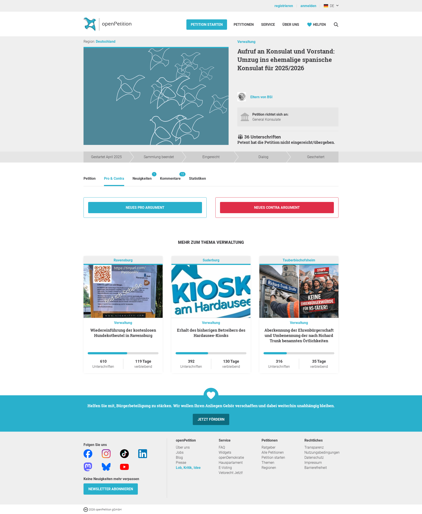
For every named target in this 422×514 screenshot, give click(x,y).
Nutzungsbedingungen (322, 452)
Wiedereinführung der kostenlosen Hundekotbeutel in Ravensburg (123, 332)
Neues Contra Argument (277, 207)
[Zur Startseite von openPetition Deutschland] (108, 24)
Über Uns (290, 24)
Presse (181, 462)
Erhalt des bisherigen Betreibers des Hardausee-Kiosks (211, 332)
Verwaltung (246, 42)
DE (331, 6)
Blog (179, 457)
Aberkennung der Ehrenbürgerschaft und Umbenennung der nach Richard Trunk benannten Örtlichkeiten (299, 335)
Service (268, 24)
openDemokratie (231, 457)
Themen (268, 462)
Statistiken (197, 178)
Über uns (183, 447)
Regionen (269, 468)
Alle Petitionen (273, 452)
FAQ (222, 447)
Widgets (225, 452)
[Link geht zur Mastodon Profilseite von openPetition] (88, 466)
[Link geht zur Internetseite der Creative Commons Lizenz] (86, 509)
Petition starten (207, 24)
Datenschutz (314, 457)
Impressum (313, 462)
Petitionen (244, 24)
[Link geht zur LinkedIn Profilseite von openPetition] (142, 453)
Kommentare (170, 176)
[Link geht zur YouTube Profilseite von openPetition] (124, 466)
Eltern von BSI (261, 97)
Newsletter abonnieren (110, 489)
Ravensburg (123, 260)
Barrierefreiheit (315, 468)
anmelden (308, 6)
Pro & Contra (114, 178)
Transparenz (314, 447)
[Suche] (336, 24)
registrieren (284, 6)
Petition (90, 178)
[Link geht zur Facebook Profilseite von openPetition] (88, 453)
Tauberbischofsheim (299, 260)
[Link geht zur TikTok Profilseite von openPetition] (124, 453)
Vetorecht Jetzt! (231, 473)
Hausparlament (231, 462)
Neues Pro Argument (145, 207)
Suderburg (211, 260)
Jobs (180, 452)
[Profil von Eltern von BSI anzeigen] (241, 100)
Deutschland (105, 41)
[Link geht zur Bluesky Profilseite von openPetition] (106, 466)
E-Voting (225, 468)
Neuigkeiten (142, 176)
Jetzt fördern (211, 419)
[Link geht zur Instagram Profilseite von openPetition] (106, 453)
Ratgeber (268, 447)
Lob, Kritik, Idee (188, 468)
